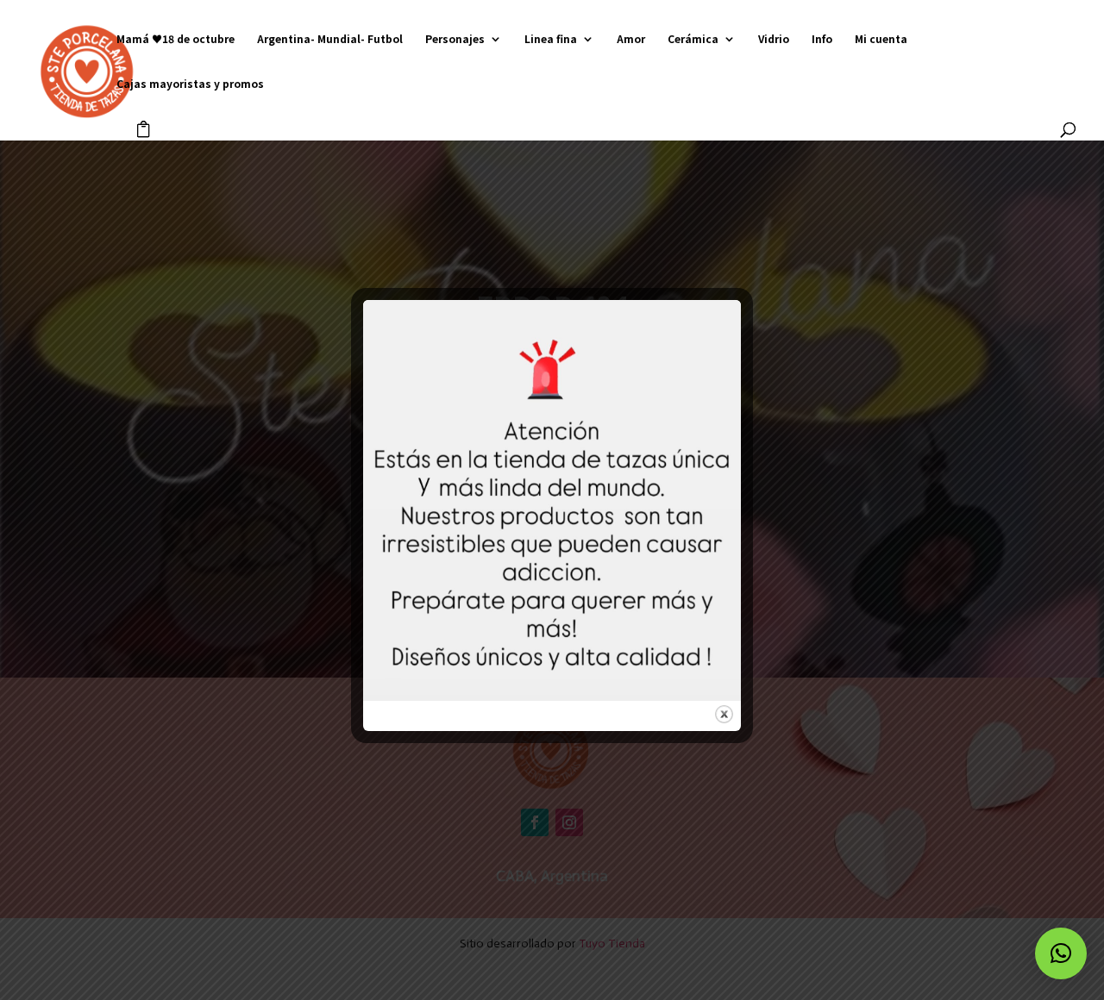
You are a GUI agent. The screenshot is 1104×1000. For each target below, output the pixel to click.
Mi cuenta (881, 39)
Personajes (455, 39)
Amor (631, 39)
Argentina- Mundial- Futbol (330, 39)
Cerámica (693, 39)
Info (822, 39)
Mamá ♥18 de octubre (175, 39)
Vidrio (773, 39)
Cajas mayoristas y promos (190, 84)
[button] (1061, 953)
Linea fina (550, 39)
